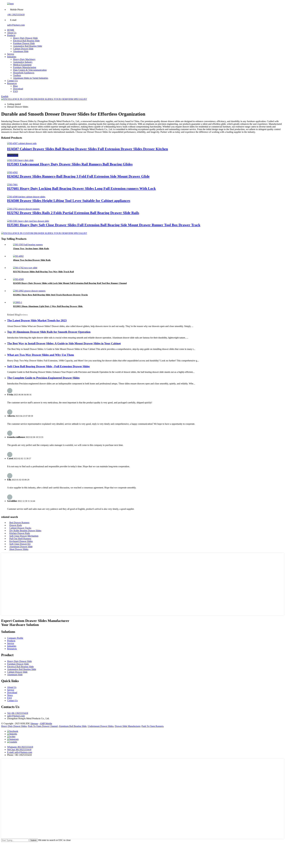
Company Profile (15, 638)
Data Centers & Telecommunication (30, 70)
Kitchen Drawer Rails (19, 533)
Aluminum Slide (20, 51)
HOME (10, 30)
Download (18, 88)
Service (10, 54)
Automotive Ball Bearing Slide (27, 46)
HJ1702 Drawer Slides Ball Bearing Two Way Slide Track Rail (43, 271)
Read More (12, 155)
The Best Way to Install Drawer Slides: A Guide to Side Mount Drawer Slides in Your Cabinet (64, 343)
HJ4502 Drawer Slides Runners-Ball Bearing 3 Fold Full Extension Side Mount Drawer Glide (78, 176)
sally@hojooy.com (16, 25)
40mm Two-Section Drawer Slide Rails (32, 260)
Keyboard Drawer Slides (21, 541)
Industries (11, 56)
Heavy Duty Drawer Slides (14, 726)
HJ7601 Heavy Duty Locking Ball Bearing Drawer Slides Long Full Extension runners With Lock (81, 188)
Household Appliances (23, 72)
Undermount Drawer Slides (101, 726)
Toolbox (17, 75)
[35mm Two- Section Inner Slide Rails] (28, 244)
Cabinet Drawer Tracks (20, 528)
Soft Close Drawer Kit (19, 544)
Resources (12, 83)
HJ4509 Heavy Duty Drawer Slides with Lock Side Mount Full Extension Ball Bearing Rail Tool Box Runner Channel (70, 283)
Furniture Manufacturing (24, 67)
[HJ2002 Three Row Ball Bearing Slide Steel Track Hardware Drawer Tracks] (29, 291)
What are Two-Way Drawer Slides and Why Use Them (40, 354)
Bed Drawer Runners (19, 522)
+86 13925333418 (15, 14)
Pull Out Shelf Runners (20, 538)
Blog (15, 86)
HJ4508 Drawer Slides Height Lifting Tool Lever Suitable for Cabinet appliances (68, 201)
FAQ (15, 91)
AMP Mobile (46, 723)
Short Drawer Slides (18, 549)
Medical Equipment (22, 64)
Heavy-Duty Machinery (24, 59)
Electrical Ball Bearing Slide (26, 40)
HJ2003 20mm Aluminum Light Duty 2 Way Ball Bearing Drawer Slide (48, 306)
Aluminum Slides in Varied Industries (30, 78)
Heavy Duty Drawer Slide (25, 38)
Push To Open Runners (152, 726)
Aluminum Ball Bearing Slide (73, 726)
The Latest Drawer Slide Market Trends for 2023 (37, 320)
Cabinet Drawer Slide (23, 48)
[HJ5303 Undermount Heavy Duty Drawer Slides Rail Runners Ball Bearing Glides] (20, 160)
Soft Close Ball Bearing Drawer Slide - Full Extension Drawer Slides (48, 366)
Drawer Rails (15, 525)
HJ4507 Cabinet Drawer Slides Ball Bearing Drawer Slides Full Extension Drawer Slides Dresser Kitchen (87, 149)
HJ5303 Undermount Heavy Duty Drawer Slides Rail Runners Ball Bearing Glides (70, 164)
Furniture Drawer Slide (24, 43)
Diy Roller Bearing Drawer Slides (25, 530)
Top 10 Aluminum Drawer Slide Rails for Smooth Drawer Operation (49, 331)
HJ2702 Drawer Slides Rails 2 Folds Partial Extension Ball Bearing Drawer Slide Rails (73, 213)
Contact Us (12, 80)
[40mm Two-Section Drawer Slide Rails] (18, 256)
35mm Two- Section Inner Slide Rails (31, 248)
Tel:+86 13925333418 (17, 713)
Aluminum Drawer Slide (21, 546)
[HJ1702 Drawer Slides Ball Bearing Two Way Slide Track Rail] (25, 267)
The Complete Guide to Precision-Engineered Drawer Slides (43, 377)
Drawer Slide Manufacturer (127, 726)
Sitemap (34, 723)
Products (11, 35)
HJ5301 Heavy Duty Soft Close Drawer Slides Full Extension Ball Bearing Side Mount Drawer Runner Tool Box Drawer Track (103, 225)
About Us (11, 32)
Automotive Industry (23, 62)
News (10, 695)
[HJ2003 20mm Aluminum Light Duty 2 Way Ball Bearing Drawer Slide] (17, 302)
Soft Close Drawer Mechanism (23, 536)
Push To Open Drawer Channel (43, 726)
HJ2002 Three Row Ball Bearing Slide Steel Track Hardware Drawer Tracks (50, 295)
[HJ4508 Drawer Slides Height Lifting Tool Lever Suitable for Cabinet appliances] (26, 196)
